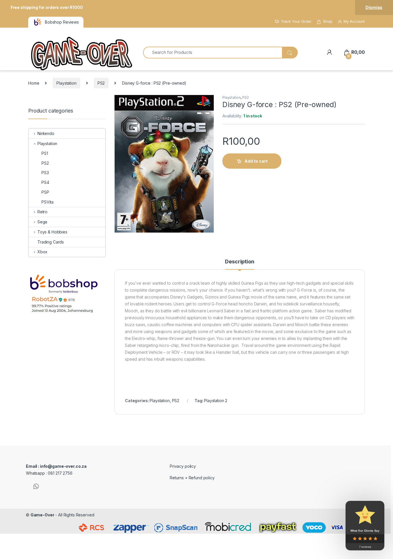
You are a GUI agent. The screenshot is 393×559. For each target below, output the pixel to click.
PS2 (101, 83)
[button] (208, 101)
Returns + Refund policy (192, 477)
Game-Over (42, 514)
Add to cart (256, 161)
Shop (327, 21)
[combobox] (212, 52)
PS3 (45, 172)
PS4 (45, 182)
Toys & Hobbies (52, 231)
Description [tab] (239, 262)
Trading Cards (50, 241)
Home (33, 83)
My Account (354, 21)
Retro (42, 211)
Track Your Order (296, 21)
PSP (45, 192)
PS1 (44, 153)
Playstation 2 (215, 400)
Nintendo (45, 133)
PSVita (47, 201)
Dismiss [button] (373, 7)
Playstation (66, 83)
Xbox (42, 251)
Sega (42, 221)
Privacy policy (183, 466)
